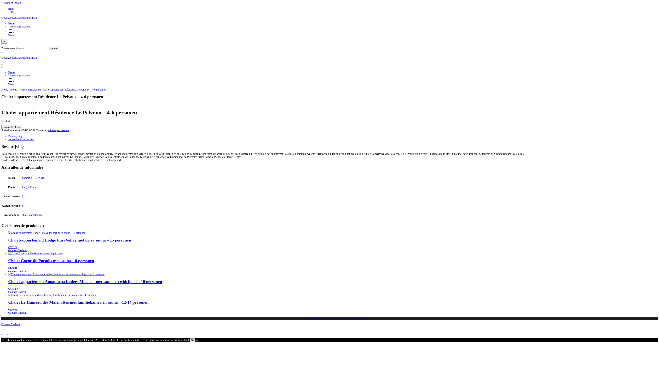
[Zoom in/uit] (2, 334)
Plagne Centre (29, 187)
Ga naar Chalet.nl (11, 127)
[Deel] (9, 334)
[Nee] (196, 340)
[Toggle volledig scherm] (6, 334)
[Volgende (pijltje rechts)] (6, 337)
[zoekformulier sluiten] (2, 52)
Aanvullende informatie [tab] (21, 139)
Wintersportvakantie (19, 26)
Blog (11, 8)
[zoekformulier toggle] (4, 41)
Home (11, 23)
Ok (192, 340)
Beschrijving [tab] (15, 136)
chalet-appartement (32, 214)
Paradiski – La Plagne (34, 177)
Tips (10, 11)
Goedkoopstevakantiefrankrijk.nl (19, 17)
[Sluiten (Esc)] (13, 334)
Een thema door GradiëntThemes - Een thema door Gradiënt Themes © (329, 318)
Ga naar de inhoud (11, 2)
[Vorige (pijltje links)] (2, 337)
